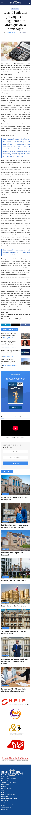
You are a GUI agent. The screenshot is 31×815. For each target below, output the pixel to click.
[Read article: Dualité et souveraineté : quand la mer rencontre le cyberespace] (25, 352)
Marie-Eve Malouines (9, 347)
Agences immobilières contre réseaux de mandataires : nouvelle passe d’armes (14, 661)
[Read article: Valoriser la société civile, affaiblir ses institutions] (25, 336)
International (4, 796)
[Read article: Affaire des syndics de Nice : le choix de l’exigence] (15, 485)
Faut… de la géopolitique (8, 794)
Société (3, 806)
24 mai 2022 (23, 33)
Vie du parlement (6, 808)
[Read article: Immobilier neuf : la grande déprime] (15, 568)
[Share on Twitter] (15, 325)
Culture (3, 790)
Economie (15, 8)
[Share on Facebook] (25, 325)
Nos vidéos (4, 810)
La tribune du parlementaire (9, 798)
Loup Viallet (11, 33)
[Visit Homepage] (15, 2)
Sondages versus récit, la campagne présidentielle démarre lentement (8, 343)
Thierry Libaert (8, 338)
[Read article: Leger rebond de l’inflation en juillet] (15, 594)
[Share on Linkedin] (6, 325)
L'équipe (3, 786)
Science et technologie (7, 804)
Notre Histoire (5, 784)
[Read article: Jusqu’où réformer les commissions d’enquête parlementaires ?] (25, 361)
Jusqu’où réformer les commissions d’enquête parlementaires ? (8, 361)
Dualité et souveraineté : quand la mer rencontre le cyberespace (10, 352)
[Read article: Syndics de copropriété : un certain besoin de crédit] (15, 619)
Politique (3, 802)
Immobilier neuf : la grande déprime (13, 580)
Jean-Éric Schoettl (9, 365)
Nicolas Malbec (8, 356)
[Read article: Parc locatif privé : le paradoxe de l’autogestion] (15, 540)
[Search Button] (29, 2)
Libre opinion (5, 800)
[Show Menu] (2, 2)
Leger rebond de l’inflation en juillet (13, 606)
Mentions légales (6, 788)
